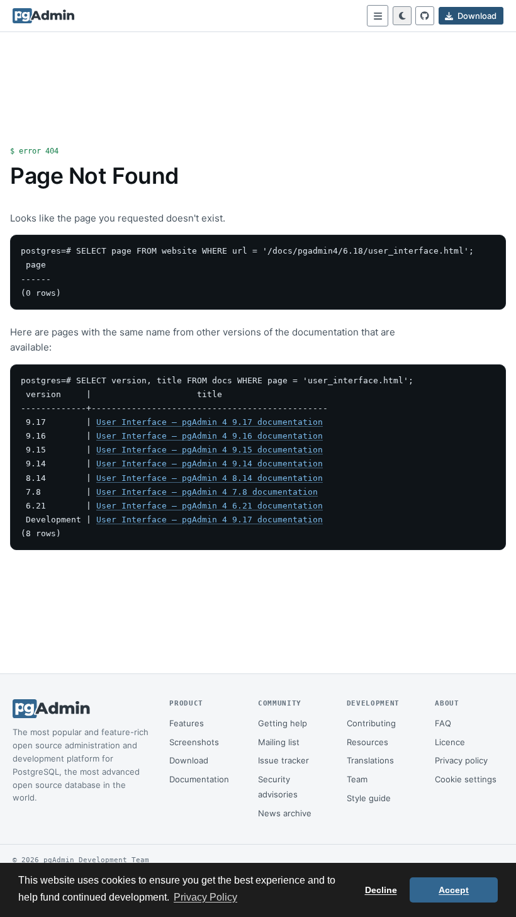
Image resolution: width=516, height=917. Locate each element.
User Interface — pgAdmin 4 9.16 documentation (209, 436)
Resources (367, 742)
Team (357, 779)
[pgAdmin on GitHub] (424, 15)
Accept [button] (454, 890)
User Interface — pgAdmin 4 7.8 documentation (207, 492)
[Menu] (377, 15)
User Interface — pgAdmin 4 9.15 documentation (209, 449)
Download (188, 760)
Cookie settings (465, 779)
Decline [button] (381, 890)
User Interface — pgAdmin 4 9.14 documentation (209, 463)
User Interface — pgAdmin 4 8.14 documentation (209, 478)
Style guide (369, 798)
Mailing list (279, 742)
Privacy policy (461, 760)
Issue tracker (283, 760)
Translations (370, 760)
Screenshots (194, 742)
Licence (450, 742)
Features (186, 723)
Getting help (282, 723)
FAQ (443, 723)
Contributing (371, 723)
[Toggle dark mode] (402, 15)
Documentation (199, 779)
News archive (284, 813)
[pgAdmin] (43, 15)
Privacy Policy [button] (205, 897)
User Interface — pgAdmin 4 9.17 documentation (209, 422)
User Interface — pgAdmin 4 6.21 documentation (209, 505)
